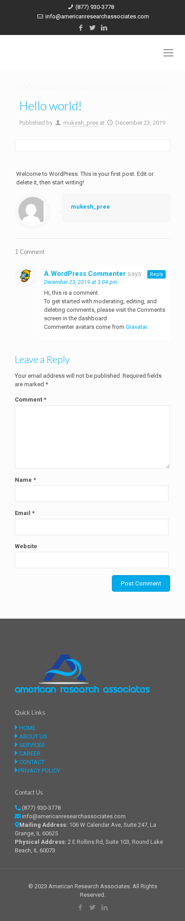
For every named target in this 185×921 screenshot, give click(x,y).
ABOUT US (32, 736)
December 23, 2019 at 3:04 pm (80, 282)
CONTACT (31, 762)
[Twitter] (92, 28)
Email (25, 513)
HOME (26, 728)
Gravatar (136, 326)
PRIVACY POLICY (39, 770)
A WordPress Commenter (85, 274)
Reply (156, 274)
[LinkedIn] (104, 28)
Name (25, 479)
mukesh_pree (80, 122)
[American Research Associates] (92, 52)
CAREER (29, 753)
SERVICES (31, 745)
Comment (30, 399)
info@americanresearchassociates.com (97, 16)
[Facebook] (81, 28)
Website (26, 546)
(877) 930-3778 (94, 7)
